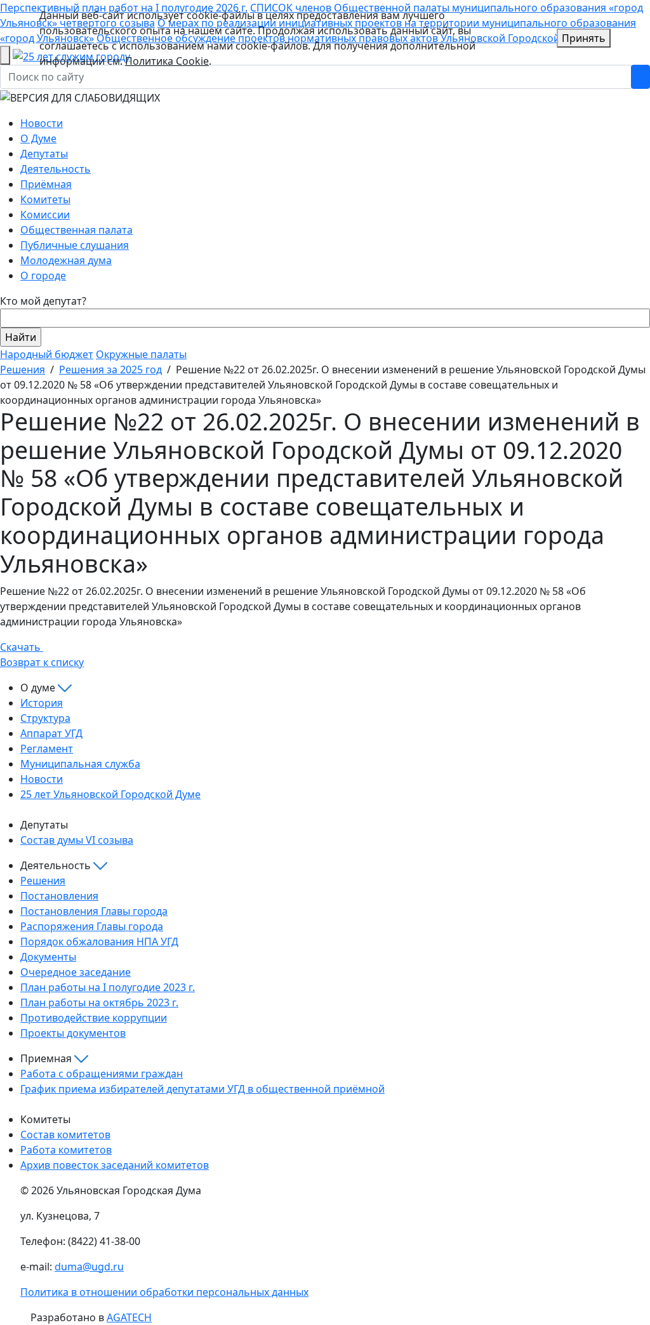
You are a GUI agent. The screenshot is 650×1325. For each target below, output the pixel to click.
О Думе (38, 138)
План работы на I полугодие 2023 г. (107, 987)
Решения (22, 369)
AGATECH (129, 1317)
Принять (584, 38)
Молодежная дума (66, 260)
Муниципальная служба (80, 764)
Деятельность (55, 169)
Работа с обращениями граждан (101, 1074)
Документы (48, 957)
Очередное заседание (75, 972)
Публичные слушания (74, 245)
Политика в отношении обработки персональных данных (164, 1292)
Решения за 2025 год (110, 369)
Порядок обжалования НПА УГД (99, 942)
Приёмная (46, 184)
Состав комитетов (65, 1135)
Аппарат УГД (51, 733)
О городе (43, 276)
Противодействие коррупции (93, 1018)
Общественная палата (76, 230)
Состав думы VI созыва (76, 840)
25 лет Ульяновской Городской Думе (110, 794)
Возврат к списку (42, 662)
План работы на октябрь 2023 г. (99, 1002)
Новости (41, 123)
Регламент (46, 749)
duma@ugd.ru (89, 1267)
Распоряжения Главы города (91, 926)
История (41, 703)
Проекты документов (73, 1033)
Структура (45, 718)
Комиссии (45, 215)
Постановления (59, 896)
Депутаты (44, 154)
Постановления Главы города (94, 911)
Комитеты (45, 199)
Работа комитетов (66, 1150)
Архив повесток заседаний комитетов (114, 1165)
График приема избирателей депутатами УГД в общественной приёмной (202, 1089)
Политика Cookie (167, 61)
